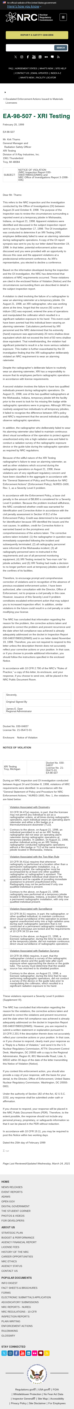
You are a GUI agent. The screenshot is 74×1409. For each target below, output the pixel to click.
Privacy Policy (19, 1403)
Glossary (8, 1335)
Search (61, 47)
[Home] (33, 17)
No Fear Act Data (53, 1394)
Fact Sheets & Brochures (19, 1287)
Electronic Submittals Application (26, 1297)
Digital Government (15, 1206)
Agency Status (11, 1266)
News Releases (11, 1187)
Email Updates (39, 73)
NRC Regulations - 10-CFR (19, 1311)
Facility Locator (46, 77)
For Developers (12, 1220)
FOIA (56, 1389)
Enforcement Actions (17, 1326)
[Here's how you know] (37, 5)
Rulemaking (9, 1330)
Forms (6, 1292)
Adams (5, 1196)
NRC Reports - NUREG (16, 1307)
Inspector (23, 1398)
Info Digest (9, 1283)
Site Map (43, 1398)
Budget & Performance (17, 1237)
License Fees (10, 1247)
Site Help (60, 68)
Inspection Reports (15, 1316)
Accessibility (57, 1398)
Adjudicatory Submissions (20, 1302)
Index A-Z (56, 73)
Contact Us (22, 73)
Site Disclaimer (37, 1403)
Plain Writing (10, 1321)
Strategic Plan (12, 1232)
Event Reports (11, 1192)
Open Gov (8, 1201)
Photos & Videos (12, 1215)
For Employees (57, 1403)
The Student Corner (16, 1211)
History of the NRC (15, 1251)
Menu (64, 17)
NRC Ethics (9, 1261)
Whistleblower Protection (27, 1394)
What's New (46, 68)
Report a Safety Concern (36, 34)
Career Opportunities (17, 1256)
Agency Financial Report (19, 1242)
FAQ (11, 68)
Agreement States (26, 68)
